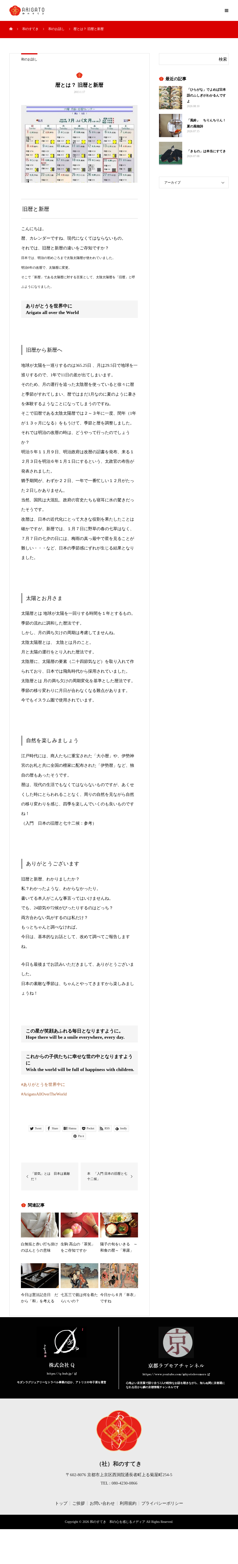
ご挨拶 (78, 1503)
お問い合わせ (102, 1503)
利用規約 (128, 1503)
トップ (61, 1503)
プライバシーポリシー (162, 1503)
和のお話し (29, 59)
